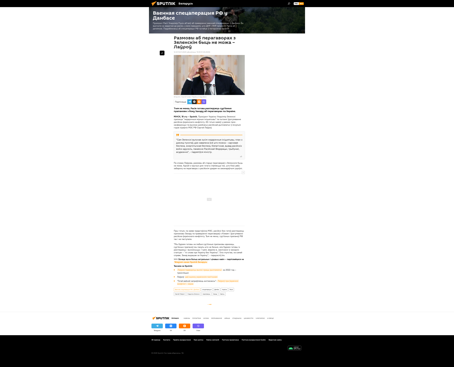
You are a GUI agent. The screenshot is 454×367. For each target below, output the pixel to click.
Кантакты (166, 340)
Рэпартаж (196, 318)
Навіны (222, 294)
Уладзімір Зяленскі (193, 294)
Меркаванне (216, 318)
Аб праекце (155, 340)
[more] (241, 156)
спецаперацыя (207, 289)
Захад (215, 294)
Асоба (206, 318)
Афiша (227, 318)
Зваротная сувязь (275, 340)
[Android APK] (294, 348)
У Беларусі (260, 318)
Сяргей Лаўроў (180, 294)
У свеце (270, 318)
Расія (231, 289)
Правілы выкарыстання (182, 340)
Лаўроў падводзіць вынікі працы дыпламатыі (200, 269)
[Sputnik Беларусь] (164, 6)
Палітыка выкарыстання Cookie (254, 340)
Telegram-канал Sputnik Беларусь (190, 262)
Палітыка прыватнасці (230, 340)
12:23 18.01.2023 (180, 52)
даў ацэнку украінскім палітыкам (201, 276)
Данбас (216, 289)
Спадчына (236, 318)
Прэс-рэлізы (198, 340)
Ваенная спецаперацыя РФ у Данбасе (187, 289)
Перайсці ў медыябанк (199, 97)
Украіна (224, 289)
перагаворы (206, 294)
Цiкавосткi (248, 318)
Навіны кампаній (212, 340)
